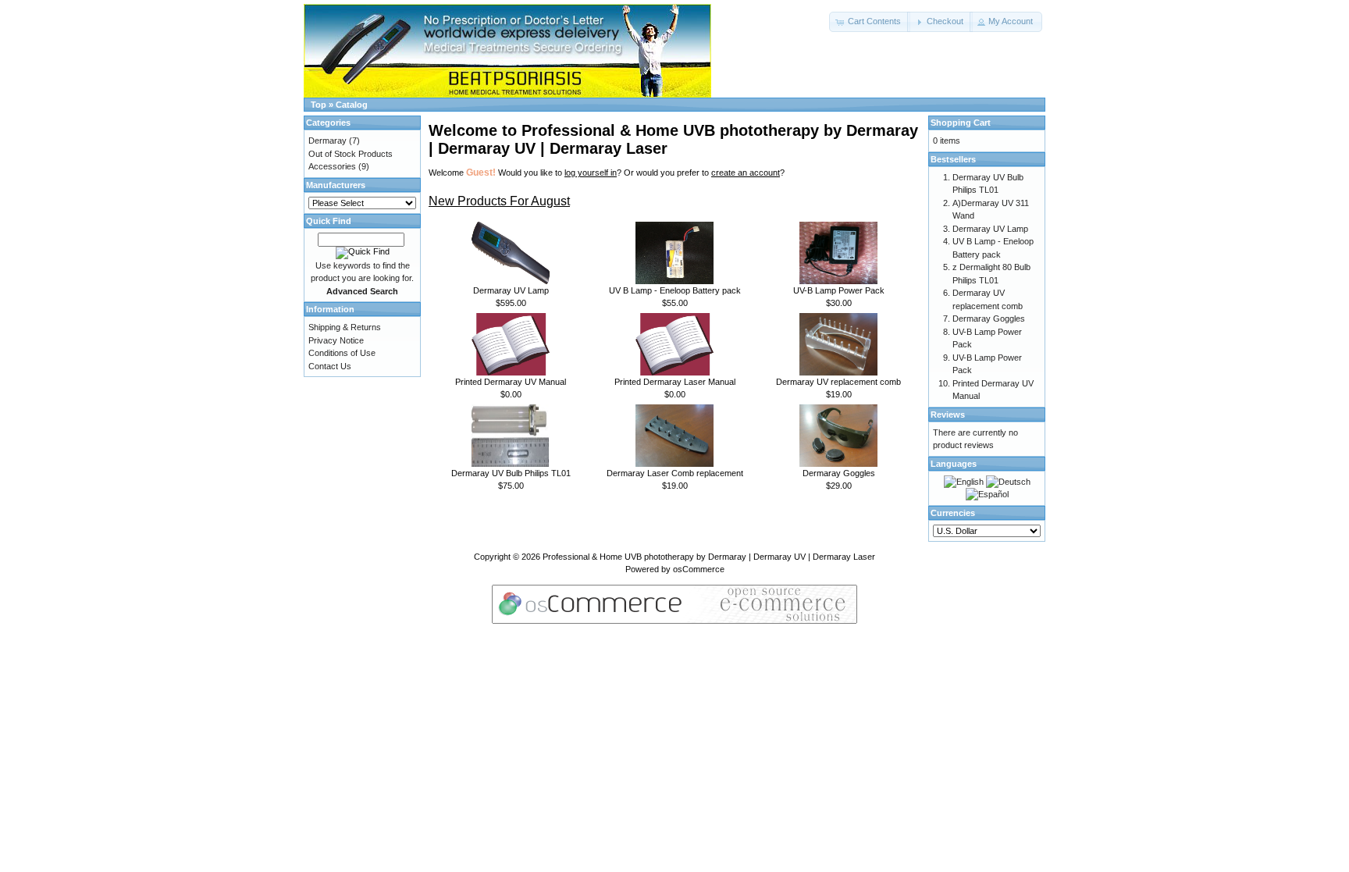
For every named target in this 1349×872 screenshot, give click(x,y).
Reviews (948, 414)
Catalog (352, 104)
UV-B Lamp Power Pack (839, 290)
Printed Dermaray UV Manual (510, 381)
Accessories (332, 166)
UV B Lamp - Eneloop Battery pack (675, 290)
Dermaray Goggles (839, 473)
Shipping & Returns (344, 327)
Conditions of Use (342, 353)
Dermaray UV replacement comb (838, 381)
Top (318, 104)
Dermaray (327, 140)
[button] (869, 22)
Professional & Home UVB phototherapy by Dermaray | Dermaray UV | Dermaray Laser (709, 556)
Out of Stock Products (350, 153)
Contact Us (329, 366)
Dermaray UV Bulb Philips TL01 (511, 473)
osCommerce (698, 569)
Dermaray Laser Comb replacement (675, 473)
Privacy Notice (336, 340)
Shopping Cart (961, 122)
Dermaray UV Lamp (511, 290)
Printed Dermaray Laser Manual (674, 381)
